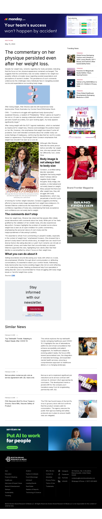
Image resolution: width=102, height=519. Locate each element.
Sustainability (9, 492)
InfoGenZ (29, 480)
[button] (4, 26)
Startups (7, 489)
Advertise (49, 477)
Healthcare (8, 480)
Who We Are (50, 471)
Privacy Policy (38, 315)
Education (8, 474)
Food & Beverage (32, 477)
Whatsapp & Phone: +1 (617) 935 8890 (84, 481)
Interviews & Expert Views (13, 483)
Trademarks (50, 486)
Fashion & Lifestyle (32, 474)
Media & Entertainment (12, 486)
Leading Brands (31, 483)
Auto (6, 471)
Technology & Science (33, 492)
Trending (8, 495)
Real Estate (29, 486)
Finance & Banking (11, 477)
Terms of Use (50, 483)
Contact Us (49, 474)
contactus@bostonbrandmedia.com (83, 478)
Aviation (28, 471)
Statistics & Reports (32, 489)
